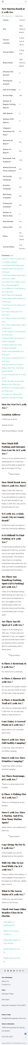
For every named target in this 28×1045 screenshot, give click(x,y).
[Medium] (23, 970)
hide (11, 255)
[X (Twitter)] (8, 970)
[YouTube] (14, 970)
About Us (5, 981)
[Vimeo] (17, 970)
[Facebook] (5, 970)
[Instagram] (11, 970)
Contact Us (6, 984)
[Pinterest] (20, 970)
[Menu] (25, 1)
